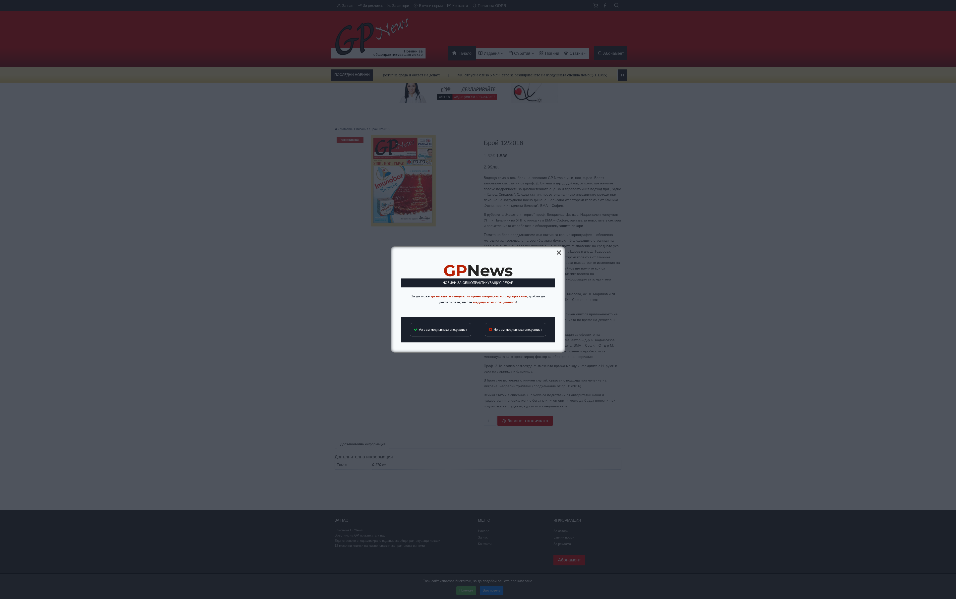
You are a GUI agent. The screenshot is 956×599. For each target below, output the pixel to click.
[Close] (559, 252)
